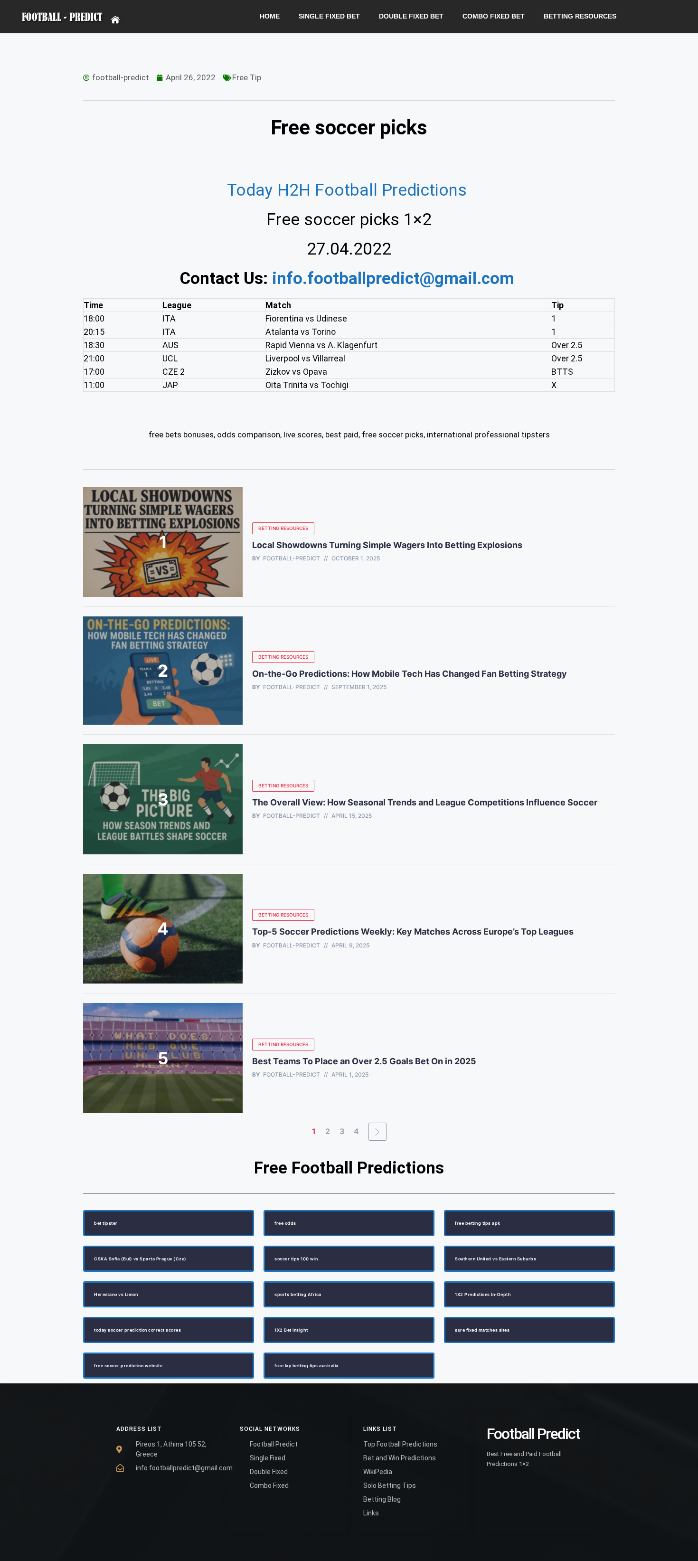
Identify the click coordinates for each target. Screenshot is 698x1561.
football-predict (291, 558)
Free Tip (246, 77)
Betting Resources (580, 16)
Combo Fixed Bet (493, 16)
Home (270, 16)
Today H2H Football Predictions (349, 190)
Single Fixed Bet (329, 16)
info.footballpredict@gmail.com (393, 278)
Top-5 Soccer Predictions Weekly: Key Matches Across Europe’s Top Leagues (413, 932)
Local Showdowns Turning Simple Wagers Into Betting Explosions (387, 545)
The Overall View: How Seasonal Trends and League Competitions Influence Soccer (424, 802)
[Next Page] (377, 1132)
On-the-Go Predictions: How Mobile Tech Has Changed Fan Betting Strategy (409, 674)
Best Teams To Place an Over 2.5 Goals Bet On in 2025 (365, 1061)
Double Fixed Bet (411, 16)
